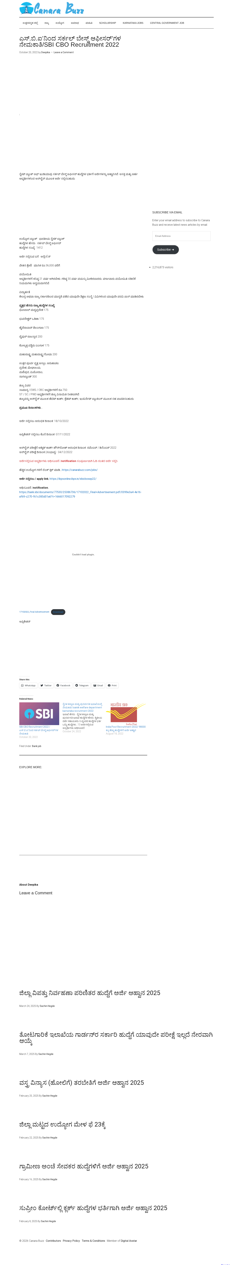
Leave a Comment (64, 52)
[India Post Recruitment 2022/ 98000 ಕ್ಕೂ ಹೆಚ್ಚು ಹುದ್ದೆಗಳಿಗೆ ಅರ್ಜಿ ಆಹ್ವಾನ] (126, 713)
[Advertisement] (83, 88)
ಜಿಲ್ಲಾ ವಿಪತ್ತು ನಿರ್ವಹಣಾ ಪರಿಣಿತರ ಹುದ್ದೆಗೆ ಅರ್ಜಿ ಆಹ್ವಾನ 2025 (89, 993)
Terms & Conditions (93, 1240)
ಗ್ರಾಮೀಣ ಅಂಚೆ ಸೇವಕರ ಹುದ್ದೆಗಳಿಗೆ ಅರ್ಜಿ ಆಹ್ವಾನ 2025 (83, 1166)
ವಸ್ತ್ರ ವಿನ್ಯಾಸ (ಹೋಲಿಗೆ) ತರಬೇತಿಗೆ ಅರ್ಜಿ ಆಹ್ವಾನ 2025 (81, 1082)
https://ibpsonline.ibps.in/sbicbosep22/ (73, 478)
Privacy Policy (71, 1240)
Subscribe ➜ (165, 249)
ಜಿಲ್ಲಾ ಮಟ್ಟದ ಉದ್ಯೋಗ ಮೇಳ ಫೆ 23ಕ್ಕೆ (62, 1124)
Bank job (36, 746)
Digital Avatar (129, 1240)
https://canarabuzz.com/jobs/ (80, 470)
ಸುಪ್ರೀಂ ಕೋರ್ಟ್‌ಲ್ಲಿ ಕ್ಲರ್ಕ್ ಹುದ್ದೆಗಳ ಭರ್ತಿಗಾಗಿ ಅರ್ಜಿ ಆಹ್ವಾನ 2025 (93, 1208)
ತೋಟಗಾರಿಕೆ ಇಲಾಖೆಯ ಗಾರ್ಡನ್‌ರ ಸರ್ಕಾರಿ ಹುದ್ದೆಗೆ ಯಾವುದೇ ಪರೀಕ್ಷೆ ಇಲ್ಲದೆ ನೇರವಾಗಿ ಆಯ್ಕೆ (116, 1037)
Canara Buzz (51, 8)
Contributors (53, 1240)
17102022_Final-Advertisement (34, 612)
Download (58, 612)
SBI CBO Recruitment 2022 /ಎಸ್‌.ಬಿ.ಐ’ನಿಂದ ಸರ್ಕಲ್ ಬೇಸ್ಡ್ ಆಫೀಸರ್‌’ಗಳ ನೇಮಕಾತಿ (38, 730)
